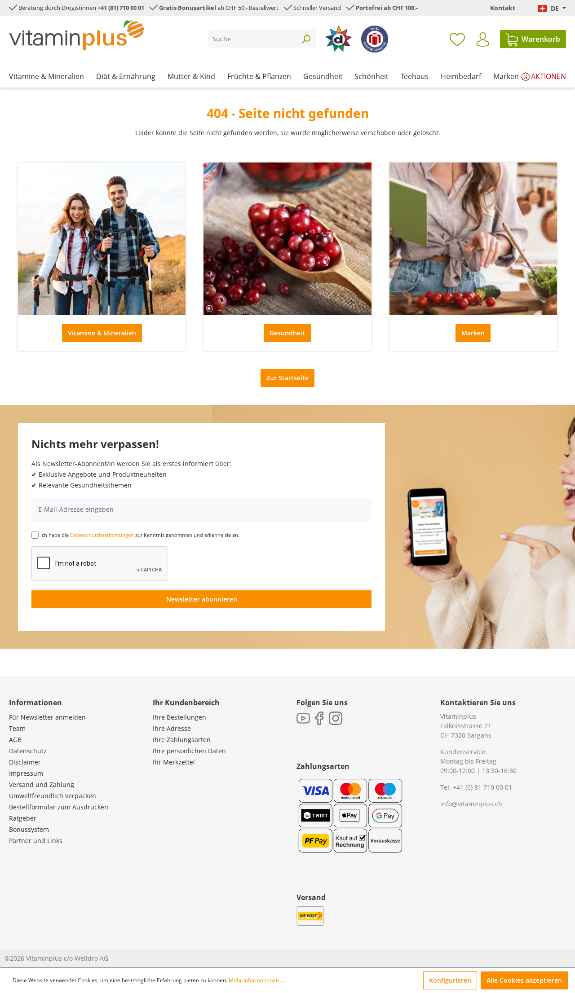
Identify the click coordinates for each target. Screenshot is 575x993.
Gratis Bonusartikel (187, 8)
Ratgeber (22, 818)
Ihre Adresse (172, 728)
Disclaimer (25, 762)
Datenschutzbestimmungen (102, 535)
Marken (473, 333)
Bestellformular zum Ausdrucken (58, 807)
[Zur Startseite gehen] (76, 35)
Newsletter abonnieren (201, 599)
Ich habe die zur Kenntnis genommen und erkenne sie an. (139, 535)
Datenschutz (28, 751)
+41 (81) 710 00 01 (120, 8)
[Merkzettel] (457, 39)
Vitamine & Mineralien (102, 333)
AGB (15, 739)
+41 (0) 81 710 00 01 (482, 787)
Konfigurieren (450, 980)
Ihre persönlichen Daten (189, 751)
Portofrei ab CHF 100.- (387, 8)
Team (17, 728)
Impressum (26, 773)
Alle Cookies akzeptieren (524, 980)
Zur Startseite (287, 377)
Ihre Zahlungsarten (182, 739)
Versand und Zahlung (41, 784)
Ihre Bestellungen (179, 717)
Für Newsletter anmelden (47, 717)
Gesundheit (287, 333)
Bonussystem (29, 829)
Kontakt (502, 8)
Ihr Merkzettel (174, 762)
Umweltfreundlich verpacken (52, 795)
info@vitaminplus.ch (471, 804)
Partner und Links (35, 840)
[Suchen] (306, 39)
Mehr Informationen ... (256, 980)
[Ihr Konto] (483, 39)
